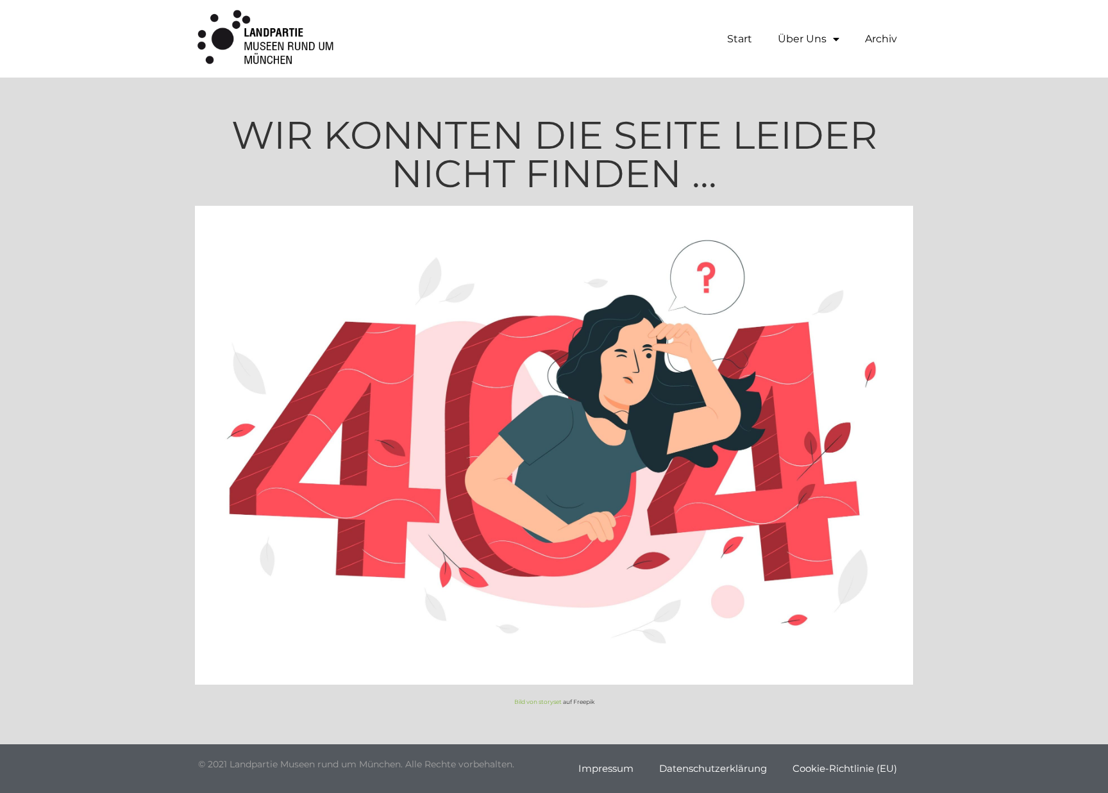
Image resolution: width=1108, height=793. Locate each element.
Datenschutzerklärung (713, 768)
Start (739, 39)
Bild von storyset (538, 701)
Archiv (881, 39)
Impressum (606, 768)
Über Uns (802, 39)
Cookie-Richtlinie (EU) (845, 768)
